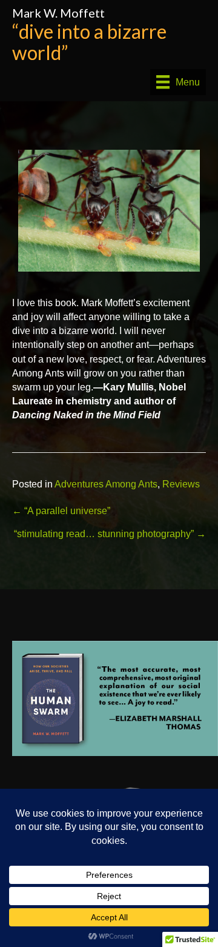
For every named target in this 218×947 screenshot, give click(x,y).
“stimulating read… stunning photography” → (110, 534)
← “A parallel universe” (61, 511)
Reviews (181, 484)
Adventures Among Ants (105, 484)
